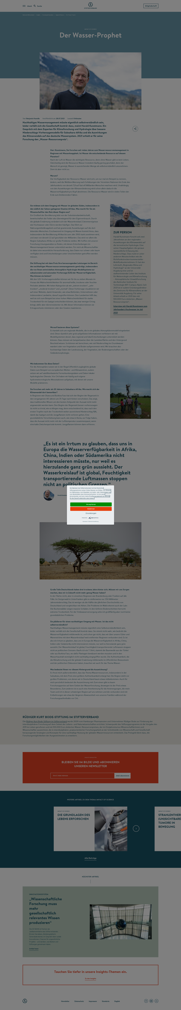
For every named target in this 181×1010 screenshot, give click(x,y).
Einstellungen (91, 513)
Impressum (85, 521)
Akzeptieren (91, 504)
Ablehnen (91, 509)
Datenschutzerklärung (93, 521)
